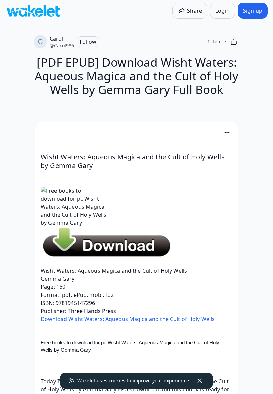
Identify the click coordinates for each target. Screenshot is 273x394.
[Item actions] (227, 132)
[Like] (234, 41)
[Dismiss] (199, 380)
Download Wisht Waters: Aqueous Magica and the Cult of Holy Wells (128, 319)
